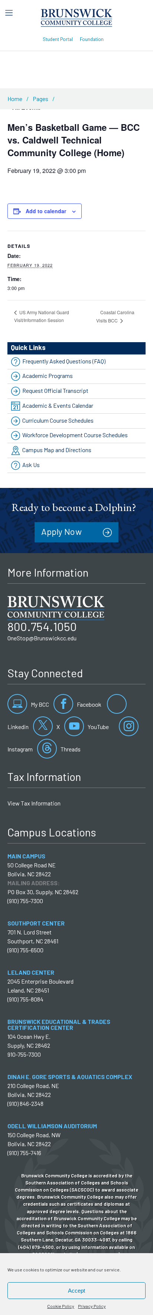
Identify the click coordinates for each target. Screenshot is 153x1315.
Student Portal (58, 39)
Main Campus (26, 856)
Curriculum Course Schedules (58, 420)
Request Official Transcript (55, 390)
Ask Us (31, 464)
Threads (70, 749)
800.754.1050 (42, 626)
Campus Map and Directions (56, 449)
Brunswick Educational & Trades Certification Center (58, 1024)
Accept (76, 1290)
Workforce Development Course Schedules (75, 435)
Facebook (88, 704)
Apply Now (61, 531)
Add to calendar (46, 211)
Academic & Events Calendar (57, 405)
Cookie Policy (60, 1306)
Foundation (92, 39)
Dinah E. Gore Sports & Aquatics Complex (69, 1076)
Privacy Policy (92, 1306)
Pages (40, 98)
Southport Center (36, 923)
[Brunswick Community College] (77, 17)
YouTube (98, 726)
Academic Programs (47, 375)
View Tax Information (34, 803)
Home (14, 98)
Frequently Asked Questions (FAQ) (63, 361)
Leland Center (30, 972)
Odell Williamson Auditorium (52, 1125)
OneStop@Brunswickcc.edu (41, 637)
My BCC (39, 704)
